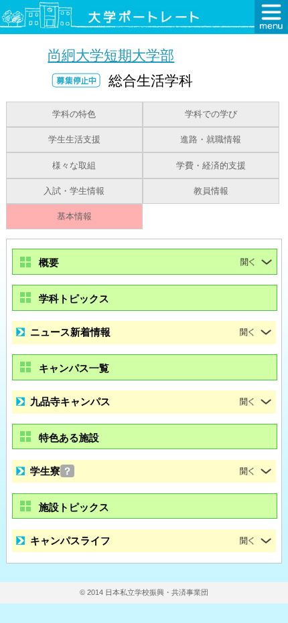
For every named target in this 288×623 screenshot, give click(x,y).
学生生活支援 (74, 139)
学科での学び (211, 114)
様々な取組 (74, 165)
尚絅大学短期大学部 (111, 55)
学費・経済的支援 (211, 165)
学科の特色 (74, 114)
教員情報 (211, 191)
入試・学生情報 (74, 191)
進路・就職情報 (210, 139)
